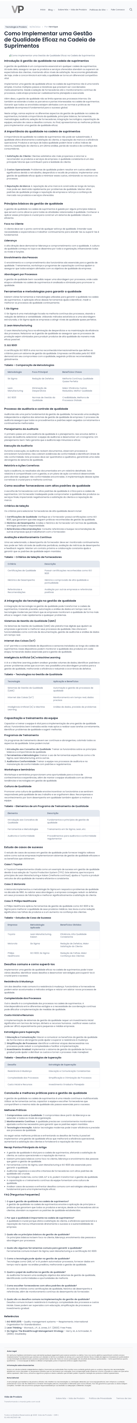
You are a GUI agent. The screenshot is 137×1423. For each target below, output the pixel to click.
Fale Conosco (118, 9)
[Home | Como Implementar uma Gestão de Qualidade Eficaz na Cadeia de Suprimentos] (19, 9)
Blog (50, 9)
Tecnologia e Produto (16, 26)
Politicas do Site (98, 9)
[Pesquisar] (131, 9)
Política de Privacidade (100, 1398)
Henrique (53, 26)
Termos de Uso (123, 1398)
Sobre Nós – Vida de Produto (72, 9)
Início (42, 9)
